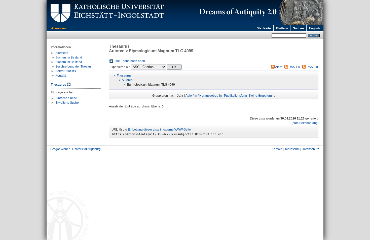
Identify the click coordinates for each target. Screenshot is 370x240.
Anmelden (58, 28)
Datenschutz (310, 149)
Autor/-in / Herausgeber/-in (204, 95)
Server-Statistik (65, 71)
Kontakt (60, 75)
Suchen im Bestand (68, 57)
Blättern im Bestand (68, 62)
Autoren (127, 80)
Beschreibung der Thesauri (74, 66)
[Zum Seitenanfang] (305, 123)
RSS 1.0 (294, 67)
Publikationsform (235, 95)
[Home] (260, 24)
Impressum (292, 149)
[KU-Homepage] (106, 24)
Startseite (264, 28)
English (314, 28)
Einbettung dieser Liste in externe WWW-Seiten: (160, 129)
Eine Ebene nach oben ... (131, 61)
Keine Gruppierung (262, 95)
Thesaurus (58, 84)
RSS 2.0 (312, 67)
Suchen (298, 28)
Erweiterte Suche (67, 102)
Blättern (282, 28)
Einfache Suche (66, 98)
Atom (278, 67)
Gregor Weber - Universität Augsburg (75, 149)
